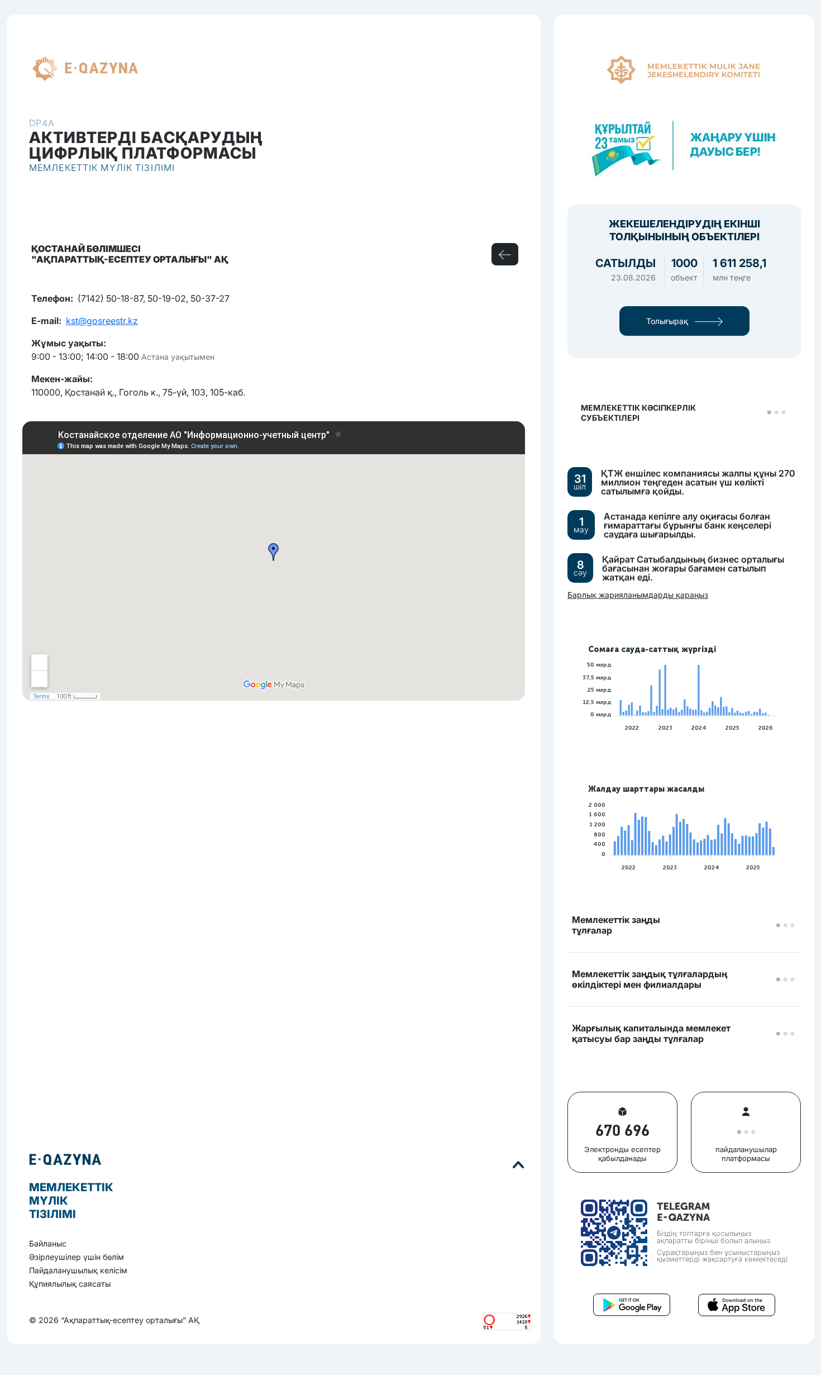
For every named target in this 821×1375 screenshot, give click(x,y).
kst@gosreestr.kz (102, 320)
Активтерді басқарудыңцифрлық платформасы (146, 145)
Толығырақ (668, 321)
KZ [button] (158, 68)
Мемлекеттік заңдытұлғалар (616, 925)
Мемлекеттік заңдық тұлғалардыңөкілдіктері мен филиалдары (649, 979)
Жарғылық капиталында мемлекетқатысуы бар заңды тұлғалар (651, 1033)
